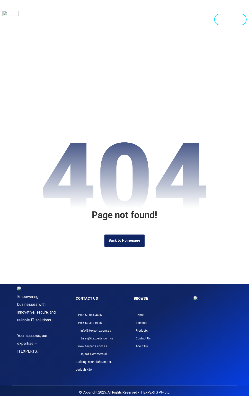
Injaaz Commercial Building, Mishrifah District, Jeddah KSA (94, 361)
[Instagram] (197, 320)
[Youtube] (226, 320)
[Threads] (209, 320)
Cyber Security (175, 11)
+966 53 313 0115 (90, 323)
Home (90, 11)
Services (113, 11)
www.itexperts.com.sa (92, 346)
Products (140, 11)
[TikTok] (215, 320)
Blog (204, 11)
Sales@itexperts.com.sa (97, 338)
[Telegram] (220, 320)
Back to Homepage (124, 240)
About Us (142, 346)
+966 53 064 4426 (90, 315)
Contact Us (198, 28)
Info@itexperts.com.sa (95, 330)
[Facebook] (203, 320)
